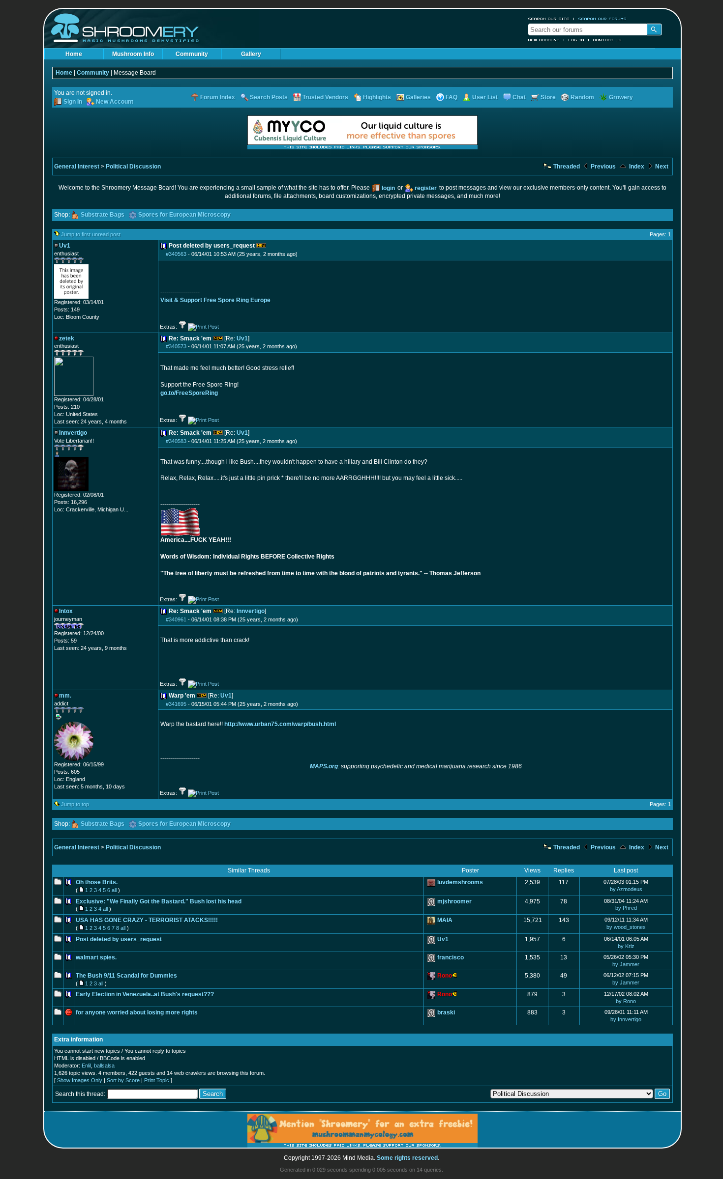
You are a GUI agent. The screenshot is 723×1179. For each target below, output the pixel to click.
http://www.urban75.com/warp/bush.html (280, 724)
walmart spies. (96, 957)
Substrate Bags (102, 214)
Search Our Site (549, 18)
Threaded (566, 166)
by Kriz (626, 946)
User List (485, 97)
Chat (519, 97)
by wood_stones (626, 927)
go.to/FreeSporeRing (189, 393)
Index (636, 166)
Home (73, 54)
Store (548, 97)
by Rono (626, 1001)
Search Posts (269, 97)
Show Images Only (79, 1080)
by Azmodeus (626, 889)
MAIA (444, 920)
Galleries (418, 97)
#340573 (176, 346)
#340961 (176, 619)
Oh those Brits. (97, 882)
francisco (450, 957)
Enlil (86, 1065)
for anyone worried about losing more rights (137, 1012)
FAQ (451, 97)
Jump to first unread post (90, 234)
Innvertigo (251, 611)
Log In (576, 39)
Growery (621, 97)
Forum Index (217, 97)
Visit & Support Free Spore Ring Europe (215, 300)
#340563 (176, 254)
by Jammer (625, 964)
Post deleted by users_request (119, 939)
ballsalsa (104, 1065)
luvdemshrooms (460, 882)
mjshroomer (454, 901)
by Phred (626, 908)
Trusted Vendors (325, 97)
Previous (602, 166)
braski (446, 1012)
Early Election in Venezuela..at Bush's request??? (145, 994)
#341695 (176, 704)
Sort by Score (123, 1080)
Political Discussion (133, 166)
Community (192, 54)
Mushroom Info (133, 54)
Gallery (251, 54)
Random (582, 97)
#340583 (176, 441)
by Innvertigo (625, 1019)
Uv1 (242, 338)
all (114, 890)
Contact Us (607, 39)
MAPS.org (324, 766)
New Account (544, 39)
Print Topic (156, 1080)
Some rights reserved (407, 1157)
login (388, 188)
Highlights (377, 97)
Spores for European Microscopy (184, 214)
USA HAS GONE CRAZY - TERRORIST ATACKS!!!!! (147, 920)
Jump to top (75, 804)
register (426, 188)
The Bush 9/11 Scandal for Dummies (126, 975)
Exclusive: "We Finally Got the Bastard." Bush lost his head (158, 901)
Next (661, 166)
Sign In (72, 101)
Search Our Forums (602, 18)
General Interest (76, 166)
